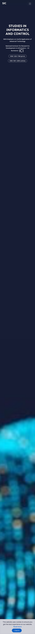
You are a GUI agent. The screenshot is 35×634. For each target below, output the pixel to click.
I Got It (16, 630)
